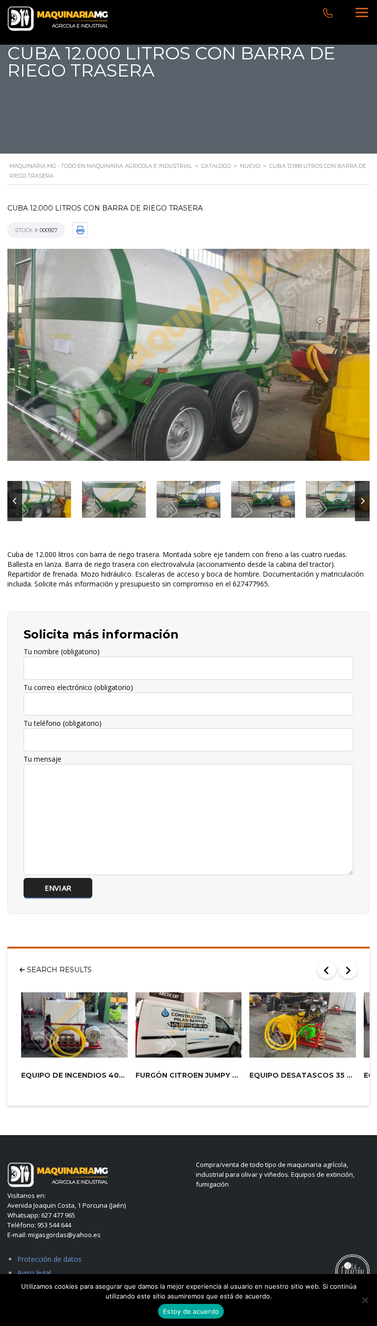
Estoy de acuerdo (191, 1311)
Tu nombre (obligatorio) (62, 651)
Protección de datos (49, 1259)
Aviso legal (34, 1272)
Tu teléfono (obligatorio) (63, 723)
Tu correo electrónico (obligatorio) (78, 687)
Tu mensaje (42, 759)
